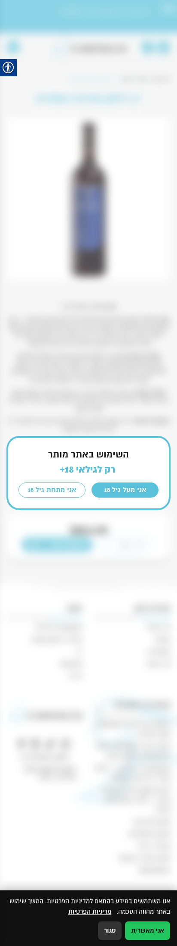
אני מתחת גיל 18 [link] (52, 490)
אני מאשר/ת (147, 931)
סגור (110, 931)
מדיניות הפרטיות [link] (89, 911)
